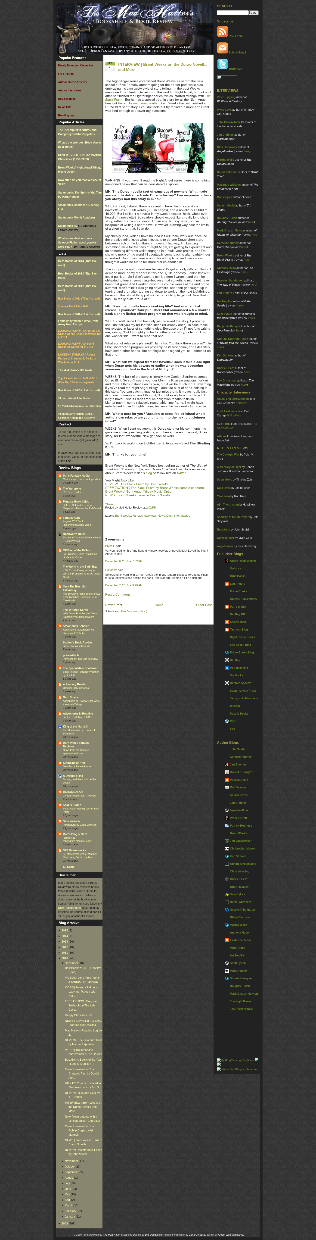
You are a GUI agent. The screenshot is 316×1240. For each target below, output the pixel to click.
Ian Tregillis (224, 301)
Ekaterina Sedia (240, 940)
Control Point (225, 538)
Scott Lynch (238, 963)
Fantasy (137, 515)
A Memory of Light (229, 467)
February (70, 1211)
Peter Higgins (225, 97)
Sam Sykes (224, 313)
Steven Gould (226, 205)
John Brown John (228, 122)
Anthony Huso (226, 268)
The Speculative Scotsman (80, 668)
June (68, 1188)
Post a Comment (117, 594)
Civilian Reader (73, 792)
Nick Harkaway (227, 147)
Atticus (221, 436)
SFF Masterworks (74, 850)
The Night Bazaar (241, 1001)
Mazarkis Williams (229, 184)
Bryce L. (110, 546)
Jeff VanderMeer (241, 841)
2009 (65, 1223)
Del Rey (235, 660)
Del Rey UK (237, 614)
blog (149, 473)
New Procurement (69, 907)
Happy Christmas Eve (78, 1015)
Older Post (204, 605)
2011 (65, 952)
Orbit (169, 515)
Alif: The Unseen (228, 504)
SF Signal (69, 866)
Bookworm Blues (74, 534)
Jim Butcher (238, 764)
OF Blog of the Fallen (76, 550)
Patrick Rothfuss (241, 825)
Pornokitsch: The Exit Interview (80, 658)
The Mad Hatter (112, 1234)
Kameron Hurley (228, 243)
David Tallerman (227, 172)
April (68, 1200)
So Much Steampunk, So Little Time (79, 406)
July (67, 1183)
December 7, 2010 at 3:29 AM (124, 585)
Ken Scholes (225, 355)
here (247, 151)
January (70, 1216)
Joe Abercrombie (241, 1009)
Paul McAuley (239, 779)
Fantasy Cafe (72, 517)
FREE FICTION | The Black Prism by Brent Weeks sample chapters (154, 488)
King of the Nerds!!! (76, 726)
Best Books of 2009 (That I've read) (79, 390)
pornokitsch (71, 655)
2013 (65, 941)
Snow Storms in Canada (76, 646)
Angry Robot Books (243, 560)
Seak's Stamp (72, 805)
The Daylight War (228, 454)
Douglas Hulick (227, 218)
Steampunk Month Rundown (76, 217)
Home (159, 605)
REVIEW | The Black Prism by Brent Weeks (136, 484)
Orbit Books (238, 576)
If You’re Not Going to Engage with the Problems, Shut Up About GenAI (81, 573)
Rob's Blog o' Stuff (75, 834)
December (71, 963)
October (70, 1166)
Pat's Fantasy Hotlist (76, 475)
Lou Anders (224, 293)
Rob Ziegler (224, 197)
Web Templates (234, 1234)
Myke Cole (224, 109)
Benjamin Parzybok (230, 326)
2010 (65, 958)
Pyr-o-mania (238, 606)
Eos (232, 729)
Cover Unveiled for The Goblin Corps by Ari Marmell (79, 1130)
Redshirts (223, 529)
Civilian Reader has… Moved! (79, 795)
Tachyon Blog (239, 629)
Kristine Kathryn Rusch (232, 338)
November (71, 1161)
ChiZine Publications (243, 599)
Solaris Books (239, 713)
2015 (65, 930)
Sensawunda (71, 821)
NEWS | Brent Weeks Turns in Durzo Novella (137, 495)
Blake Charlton (240, 917)
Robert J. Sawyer (241, 772)
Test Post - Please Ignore (77, 766)
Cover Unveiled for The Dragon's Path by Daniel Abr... (82, 1073)
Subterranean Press (243, 690)
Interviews (150, 515)
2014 (65, 936)
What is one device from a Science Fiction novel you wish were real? (78, 242)
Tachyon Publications (244, 698)
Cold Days (224, 488)
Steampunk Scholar (76, 626)
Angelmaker (225, 546)
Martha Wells (225, 159)
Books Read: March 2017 (77, 717)
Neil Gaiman (238, 787)
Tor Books (236, 675)
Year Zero (223, 496)
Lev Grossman (226, 380)
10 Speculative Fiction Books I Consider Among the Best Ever (76, 416)
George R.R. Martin (242, 909)
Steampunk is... (68, 226)
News (161, 515)
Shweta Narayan (241, 978)
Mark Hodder (238, 970)
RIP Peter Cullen (72, 492)
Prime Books (238, 591)
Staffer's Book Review (77, 642)
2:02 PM (151, 507)
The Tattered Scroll (75, 610)
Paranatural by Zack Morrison (79, 824)
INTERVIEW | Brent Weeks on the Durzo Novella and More (83, 1107)
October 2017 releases (76, 688)
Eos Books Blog (240, 645)
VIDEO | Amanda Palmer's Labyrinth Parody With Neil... (81, 991)
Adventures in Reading (78, 713)
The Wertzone (72, 488)
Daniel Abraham (240, 902)
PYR (233, 721)
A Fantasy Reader (75, 684)
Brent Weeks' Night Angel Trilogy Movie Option (139, 491)
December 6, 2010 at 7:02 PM (124, 561)
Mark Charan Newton (231, 230)
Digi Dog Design (154, 1234)
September (72, 1172)
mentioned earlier (146, 103)
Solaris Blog (238, 622)
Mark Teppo (237, 948)
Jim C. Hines (225, 134)
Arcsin (221, 1234)
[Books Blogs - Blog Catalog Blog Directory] (235, 1060)
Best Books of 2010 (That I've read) (79, 314)
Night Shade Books (242, 637)
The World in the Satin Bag (80, 566)
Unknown (111, 570)
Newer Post (113, 605)
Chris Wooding (239, 871)
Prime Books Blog (242, 652)
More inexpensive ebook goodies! (82, 479)
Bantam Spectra (240, 683)
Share (109, 504)
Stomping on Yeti (74, 763)
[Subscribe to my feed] (222, 36)
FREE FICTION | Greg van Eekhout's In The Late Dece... (81, 1005)
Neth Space (70, 697)
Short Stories (182, 515)
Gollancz (235, 568)
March (69, 1205)
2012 (65, 947)
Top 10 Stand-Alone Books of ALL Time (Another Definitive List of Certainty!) (81, 597)
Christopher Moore (242, 848)
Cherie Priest (225, 368)
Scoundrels (224, 479)
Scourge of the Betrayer (233, 517)
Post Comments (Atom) (134, 611)
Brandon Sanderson (230, 280)
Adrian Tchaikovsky (243, 863)
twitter (181, 473)
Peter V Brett (238, 818)
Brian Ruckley (239, 886)
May (67, 1194)
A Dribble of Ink (73, 776)
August (69, 1177)
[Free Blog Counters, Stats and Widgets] (219, 1065)
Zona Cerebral (197, 1234)
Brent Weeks (225, 255)
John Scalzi (237, 749)
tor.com (235, 706)
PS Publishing (239, 667)
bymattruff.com (240, 810)
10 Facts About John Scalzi (74, 398)
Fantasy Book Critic (76, 501)
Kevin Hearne (239, 795)
